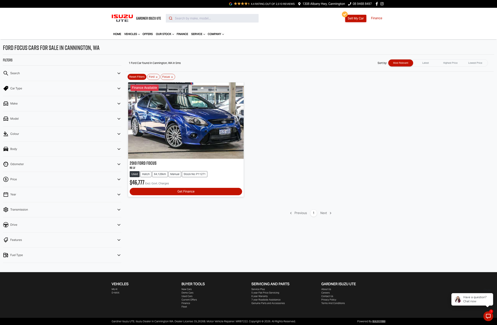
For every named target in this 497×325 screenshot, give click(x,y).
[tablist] (438, 63)
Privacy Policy (328, 299)
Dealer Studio (378, 321)
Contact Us (327, 296)
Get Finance (186, 191)
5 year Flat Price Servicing (265, 292)
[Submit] (170, 18)
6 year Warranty (259, 296)
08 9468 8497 (362, 4)
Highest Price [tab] (450, 62)
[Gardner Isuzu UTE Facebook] (377, 4)
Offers (147, 34)
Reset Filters (137, 76)
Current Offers (189, 299)
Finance (376, 18)
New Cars (187, 289)
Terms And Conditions (333, 303)
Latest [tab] (425, 62)
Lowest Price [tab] (475, 62)
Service (196, 34)
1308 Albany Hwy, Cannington (323, 4)
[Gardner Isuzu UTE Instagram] (382, 4)
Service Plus (258, 289)
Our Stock (163, 34)
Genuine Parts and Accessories (268, 303)
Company (214, 34)
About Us (326, 289)
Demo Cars (187, 292)
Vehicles (130, 34)
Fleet (184, 306)
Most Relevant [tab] (400, 62)
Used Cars (187, 296)
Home (117, 34)
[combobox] (212, 18)
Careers (325, 292)
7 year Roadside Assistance (266, 299)
